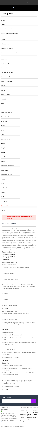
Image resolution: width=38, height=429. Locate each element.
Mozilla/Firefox (7, 258)
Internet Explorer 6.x (9, 256)
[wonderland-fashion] (19, 7)
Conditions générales (30, 416)
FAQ (28, 419)
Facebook (23, 414)
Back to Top (5, 308)
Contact (35, 412)
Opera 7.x (6, 259)
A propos (29, 413)
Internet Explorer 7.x (9, 254)
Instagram (23, 421)
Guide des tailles (35, 415)
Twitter (22, 417)
